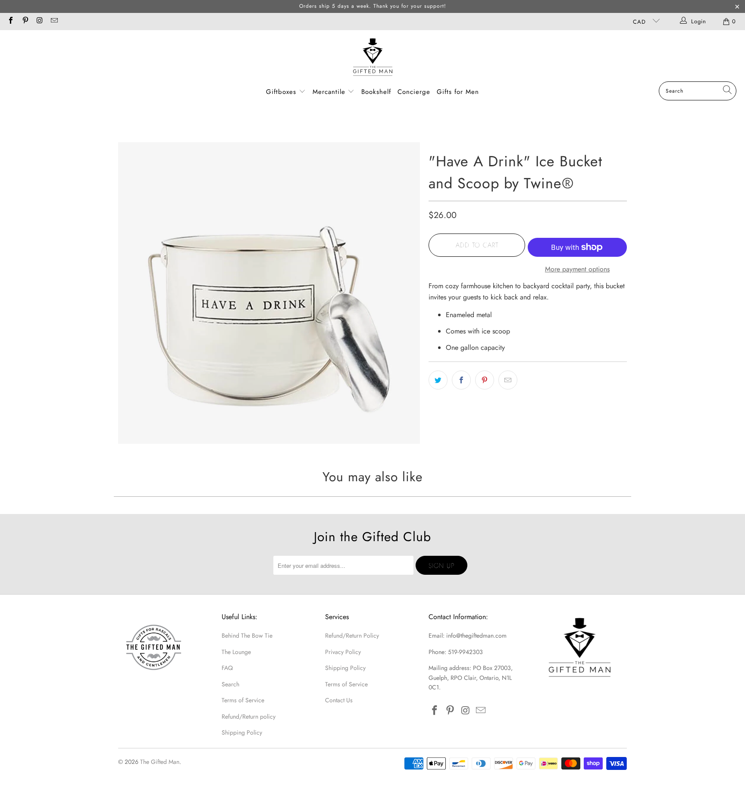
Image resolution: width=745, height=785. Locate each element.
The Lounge (236, 652)
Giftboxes (281, 92)
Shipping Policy (242, 732)
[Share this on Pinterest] (484, 380)
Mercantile (330, 92)
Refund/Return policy (248, 716)
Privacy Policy (343, 652)
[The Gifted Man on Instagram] (39, 21)
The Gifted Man (159, 761)
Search (230, 684)
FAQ (227, 668)
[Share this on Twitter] (438, 380)
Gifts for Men (458, 92)
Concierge (414, 92)
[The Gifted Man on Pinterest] (24, 21)
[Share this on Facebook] (461, 380)
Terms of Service (243, 700)
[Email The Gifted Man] (53, 21)
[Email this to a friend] (507, 380)
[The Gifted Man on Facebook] (10, 21)
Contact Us (339, 700)
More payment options (577, 269)
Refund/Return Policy (352, 635)
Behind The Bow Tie (247, 635)
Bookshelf (376, 92)
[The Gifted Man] (372, 57)
